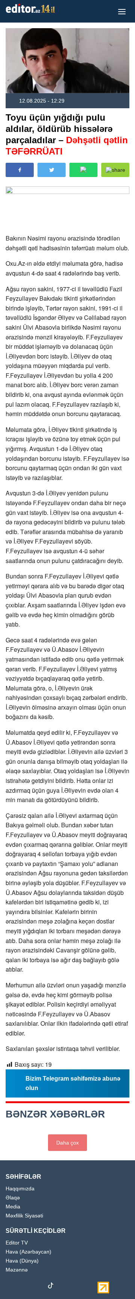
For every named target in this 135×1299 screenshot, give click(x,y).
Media (13, 1207)
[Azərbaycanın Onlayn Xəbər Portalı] (32, 8)
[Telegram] (63, 1287)
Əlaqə (13, 1198)
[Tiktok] (50, 1287)
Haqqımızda (20, 1189)
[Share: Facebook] (20, 170)
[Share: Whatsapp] (83, 170)
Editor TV (17, 1243)
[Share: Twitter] (52, 170)
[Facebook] (11, 1287)
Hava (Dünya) (22, 1261)
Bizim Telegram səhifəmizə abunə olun (73, 1083)
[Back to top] (114, 1278)
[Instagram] (24, 1287)
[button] (115, 170)
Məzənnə (17, 1270)
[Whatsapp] (76, 1287)
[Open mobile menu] (121, 11)
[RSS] (90, 1287)
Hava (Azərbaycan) (28, 1252)
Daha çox (67, 1143)
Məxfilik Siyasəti (24, 1216)
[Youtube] (37, 1287)
